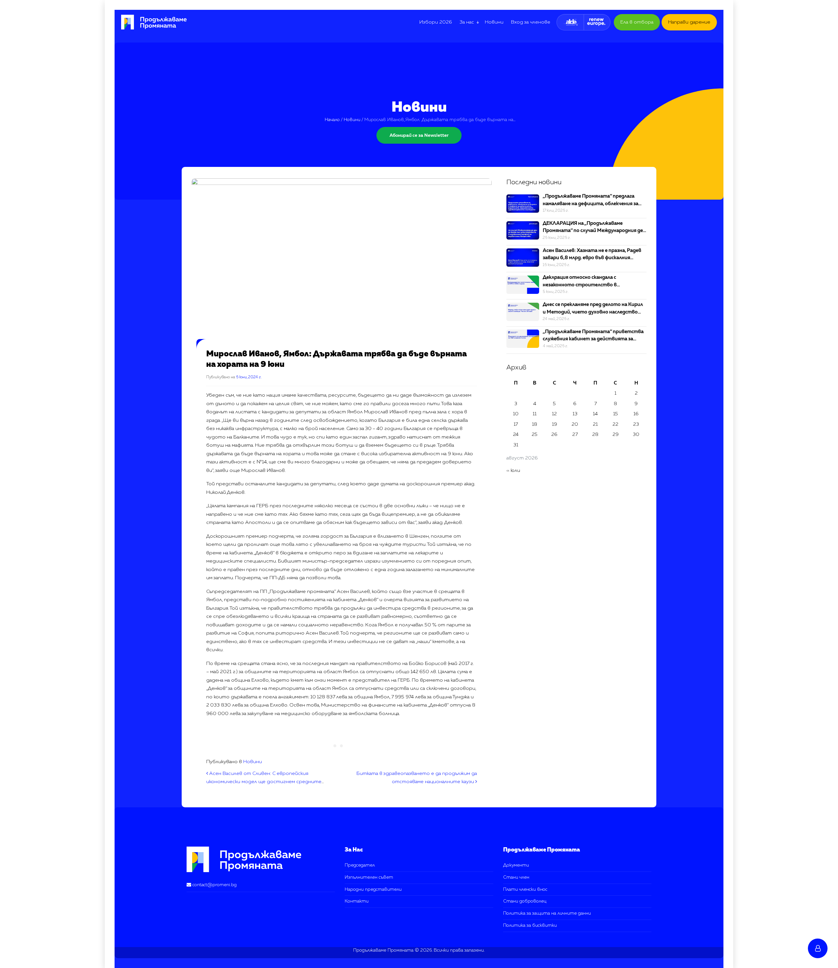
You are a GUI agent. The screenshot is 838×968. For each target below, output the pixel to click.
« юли (513, 470)
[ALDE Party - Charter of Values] (571, 22)
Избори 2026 (435, 22)
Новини (494, 22)
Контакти (357, 901)
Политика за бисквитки (530, 925)
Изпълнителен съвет (369, 877)
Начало (332, 119)
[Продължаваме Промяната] (151, 22)
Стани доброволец (524, 901)
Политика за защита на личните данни (547, 913)
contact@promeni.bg (214, 884)
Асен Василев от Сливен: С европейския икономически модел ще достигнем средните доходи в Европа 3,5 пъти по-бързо (263, 781)
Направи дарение (689, 22)
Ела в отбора (636, 22)
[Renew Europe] (596, 22)
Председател (360, 865)
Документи (516, 865)
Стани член (516, 877)
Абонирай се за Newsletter (419, 135)
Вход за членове (530, 22)
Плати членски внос (525, 889)
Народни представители (373, 889)
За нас (467, 22)
